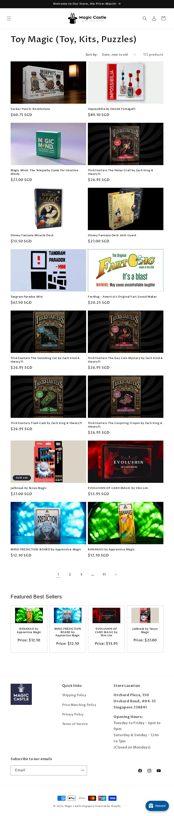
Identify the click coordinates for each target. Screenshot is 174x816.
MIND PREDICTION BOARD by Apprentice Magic (46, 549)
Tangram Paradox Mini (27, 297)
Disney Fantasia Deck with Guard (112, 235)
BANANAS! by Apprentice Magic (111, 549)
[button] (9, 18)
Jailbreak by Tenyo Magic (29, 488)
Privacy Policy (73, 714)
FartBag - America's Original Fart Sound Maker (122, 297)
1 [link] (58, 574)
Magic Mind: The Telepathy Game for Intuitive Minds (44, 172)
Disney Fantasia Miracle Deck (32, 235)
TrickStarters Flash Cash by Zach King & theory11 (46, 423)
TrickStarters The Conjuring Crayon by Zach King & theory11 (125, 425)
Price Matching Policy (79, 705)
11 (104, 575)
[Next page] (115, 574)
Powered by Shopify (108, 806)
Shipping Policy (74, 695)
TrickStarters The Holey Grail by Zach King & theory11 (120, 172)
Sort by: (92, 55)
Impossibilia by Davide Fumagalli (111, 109)
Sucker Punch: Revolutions (30, 109)
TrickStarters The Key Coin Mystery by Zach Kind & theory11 (125, 360)
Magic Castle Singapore (79, 806)
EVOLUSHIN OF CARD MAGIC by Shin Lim (118, 488)
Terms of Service (75, 724)
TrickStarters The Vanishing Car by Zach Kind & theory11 (45, 360)
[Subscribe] (82, 770)
